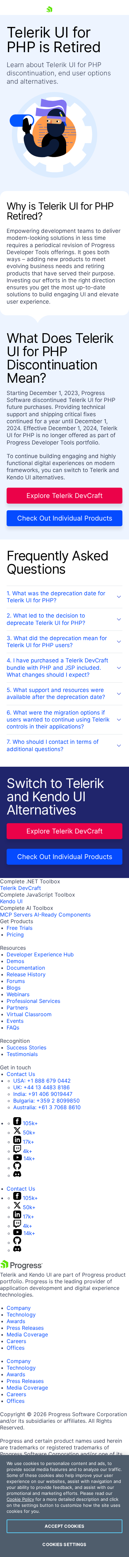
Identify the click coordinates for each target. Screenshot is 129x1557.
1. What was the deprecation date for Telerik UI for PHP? (56, 597)
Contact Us (21, 1074)
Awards (16, 1321)
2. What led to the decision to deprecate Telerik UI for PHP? (46, 619)
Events (15, 1021)
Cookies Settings (64, 1544)
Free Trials (19, 927)
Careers (16, 1341)
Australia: (47, 1107)
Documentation (26, 967)
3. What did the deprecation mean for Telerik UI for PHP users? (57, 641)
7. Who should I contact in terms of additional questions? (53, 745)
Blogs (14, 987)
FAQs (13, 1027)
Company (19, 1308)
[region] (64, 1506)
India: (42, 1094)
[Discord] (17, 1175)
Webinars (18, 994)
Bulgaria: (46, 1100)
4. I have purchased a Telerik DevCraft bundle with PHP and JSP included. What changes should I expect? (57, 667)
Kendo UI (11, 901)
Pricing (15, 934)
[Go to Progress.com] (21, 1268)
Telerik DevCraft (20, 888)
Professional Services (33, 1001)
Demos (15, 961)
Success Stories (26, 1047)
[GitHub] (17, 1167)
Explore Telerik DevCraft (64, 496)
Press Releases (25, 1327)
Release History (26, 974)
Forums (16, 981)
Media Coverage (27, 1334)
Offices (15, 1347)
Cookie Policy (20, 1499)
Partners (17, 1007)
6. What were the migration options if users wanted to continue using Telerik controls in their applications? (58, 719)
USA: (42, 1080)
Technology (21, 1314)
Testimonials (22, 1054)
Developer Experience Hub (40, 954)
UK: (41, 1087)
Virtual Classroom (29, 1014)
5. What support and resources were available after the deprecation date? (56, 693)
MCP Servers (16, 914)
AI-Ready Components (62, 914)
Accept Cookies (64, 1526)
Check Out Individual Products (64, 518)
